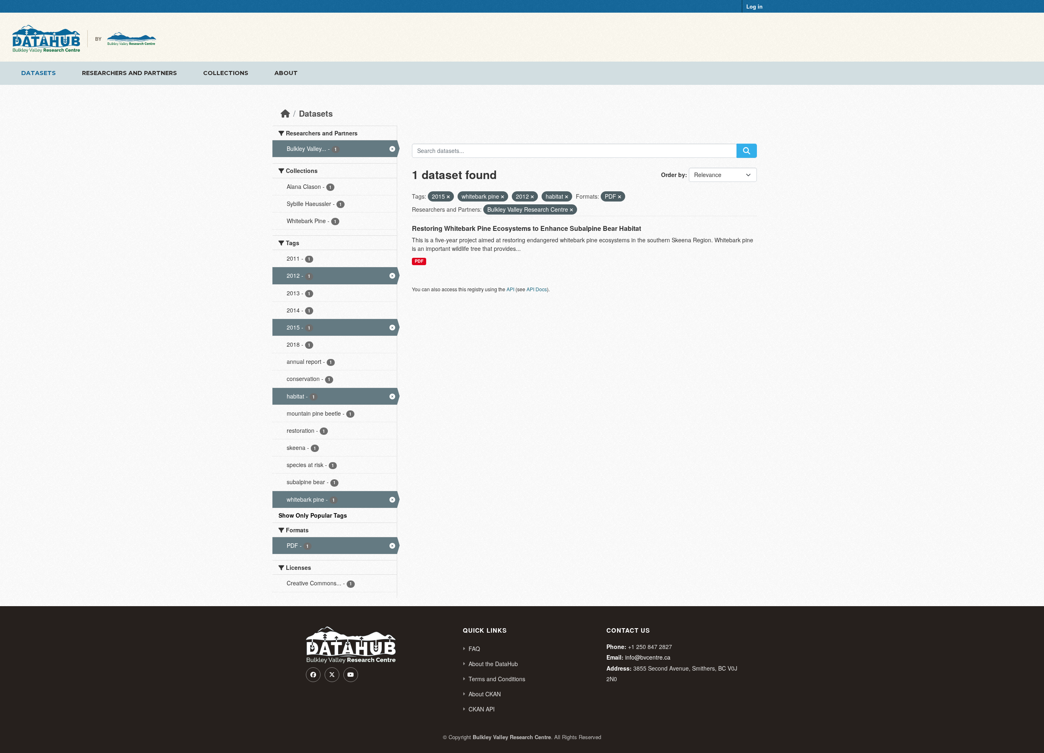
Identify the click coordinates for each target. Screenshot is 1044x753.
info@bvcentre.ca (647, 657)
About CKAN (485, 694)
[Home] (285, 113)
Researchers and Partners (129, 73)
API (510, 289)
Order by (673, 175)
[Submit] (747, 151)
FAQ (474, 648)
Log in (754, 6)
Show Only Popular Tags (313, 515)
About (286, 73)
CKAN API (482, 709)
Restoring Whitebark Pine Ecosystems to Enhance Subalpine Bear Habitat (526, 228)
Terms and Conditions (497, 679)
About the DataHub (493, 664)
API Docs (536, 289)
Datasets (38, 73)
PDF (419, 261)
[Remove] (448, 196)
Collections (225, 73)
